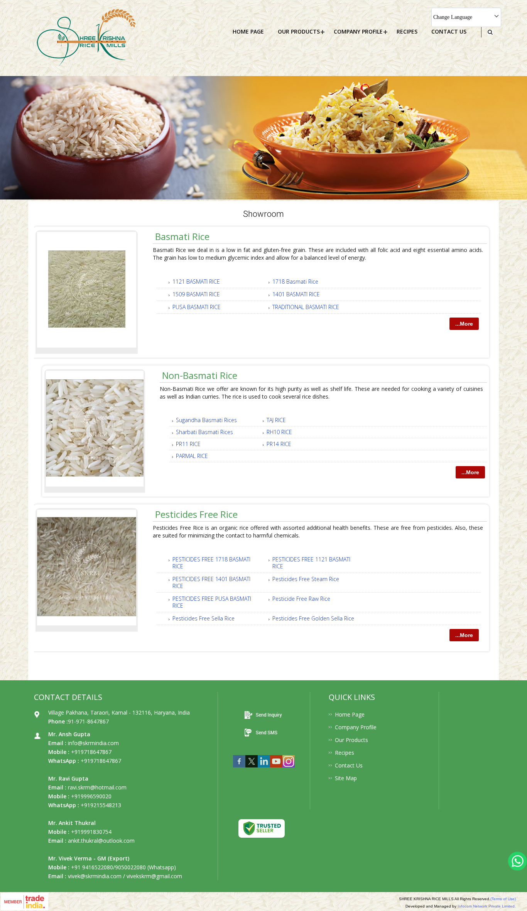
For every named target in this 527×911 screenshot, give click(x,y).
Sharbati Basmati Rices (204, 432)
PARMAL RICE (192, 456)
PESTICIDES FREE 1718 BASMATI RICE (211, 563)
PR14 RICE (279, 444)
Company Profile (358, 31)
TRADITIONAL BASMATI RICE (305, 307)
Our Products (299, 31)
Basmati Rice (182, 236)
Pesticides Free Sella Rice (203, 618)
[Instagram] (288, 769)
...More (464, 324)
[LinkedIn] (264, 769)
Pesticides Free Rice (196, 514)
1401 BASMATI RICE (296, 294)
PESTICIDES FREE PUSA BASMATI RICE (211, 602)
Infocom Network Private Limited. (487, 906)
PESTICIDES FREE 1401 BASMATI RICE (211, 582)
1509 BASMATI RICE (196, 294)
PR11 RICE (188, 444)
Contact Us (448, 31)
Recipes (407, 31)
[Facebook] (239, 769)
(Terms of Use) (503, 899)
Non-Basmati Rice (199, 375)
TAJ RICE (276, 420)
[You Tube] (276, 769)
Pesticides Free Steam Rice (305, 579)
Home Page (248, 31)
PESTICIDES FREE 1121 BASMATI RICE (311, 563)
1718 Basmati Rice (295, 281)
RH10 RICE (279, 432)
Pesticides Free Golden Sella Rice (313, 618)
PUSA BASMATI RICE (196, 307)
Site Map (346, 778)
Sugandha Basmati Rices (206, 420)
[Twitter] (251, 769)
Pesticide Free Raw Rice (301, 598)
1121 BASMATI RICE (196, 281)
